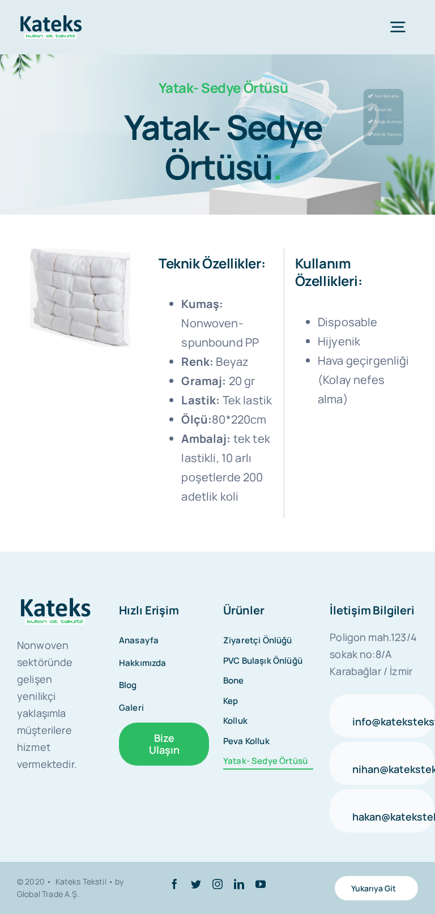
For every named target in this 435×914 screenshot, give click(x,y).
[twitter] (196, 884)
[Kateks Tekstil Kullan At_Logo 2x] (50, 19)
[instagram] (217, 884)
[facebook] (174, 884)
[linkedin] (239, 884)
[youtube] (260, 884)
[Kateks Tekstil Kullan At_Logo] (55, 602)
